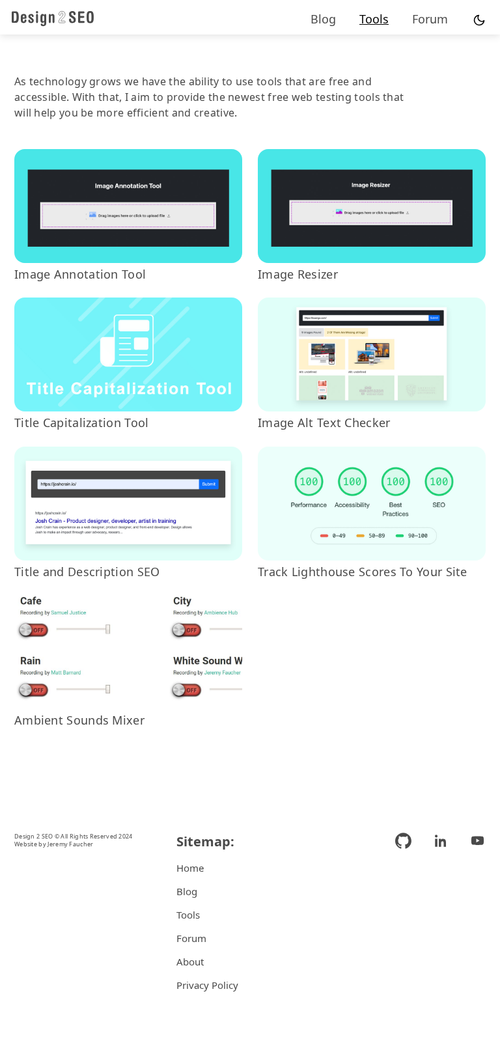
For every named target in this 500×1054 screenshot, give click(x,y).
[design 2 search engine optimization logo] (52, 18)
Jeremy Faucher (70, 844)
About (190, 961)
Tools (374, 19)
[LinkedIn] (440, 915)
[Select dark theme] (479, 21)
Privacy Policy (207, 985)
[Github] (408, 915)
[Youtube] (472, 915)
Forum (430, 19)
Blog (323, 19)
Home (190, 867)
